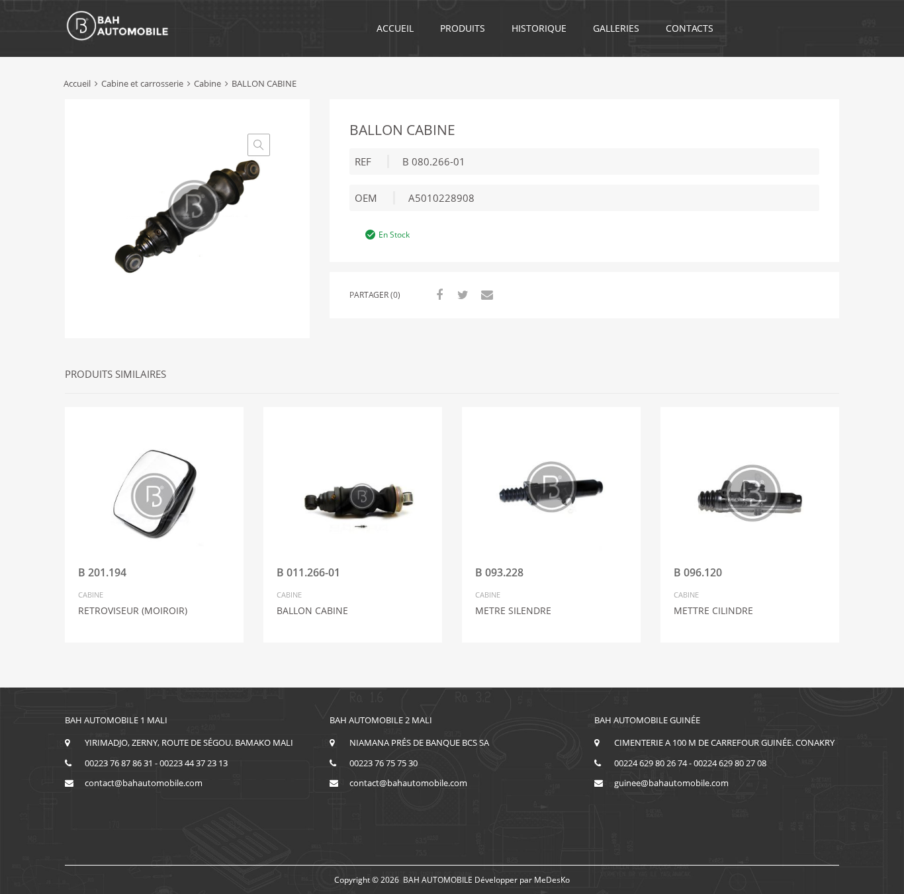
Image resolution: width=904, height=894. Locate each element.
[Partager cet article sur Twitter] (461, 294)
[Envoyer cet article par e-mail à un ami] (485, 294)
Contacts (689, 28)
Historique (539, 28)
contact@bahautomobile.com (144, 783)
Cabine (207, 83)
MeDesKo (552, 879)
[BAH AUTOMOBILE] (118, 38)
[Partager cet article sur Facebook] (437, 294)
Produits (462, 28)
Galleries (616, 28)
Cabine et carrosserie (142, 83)
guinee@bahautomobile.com (671, 783)
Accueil (395, 28)
